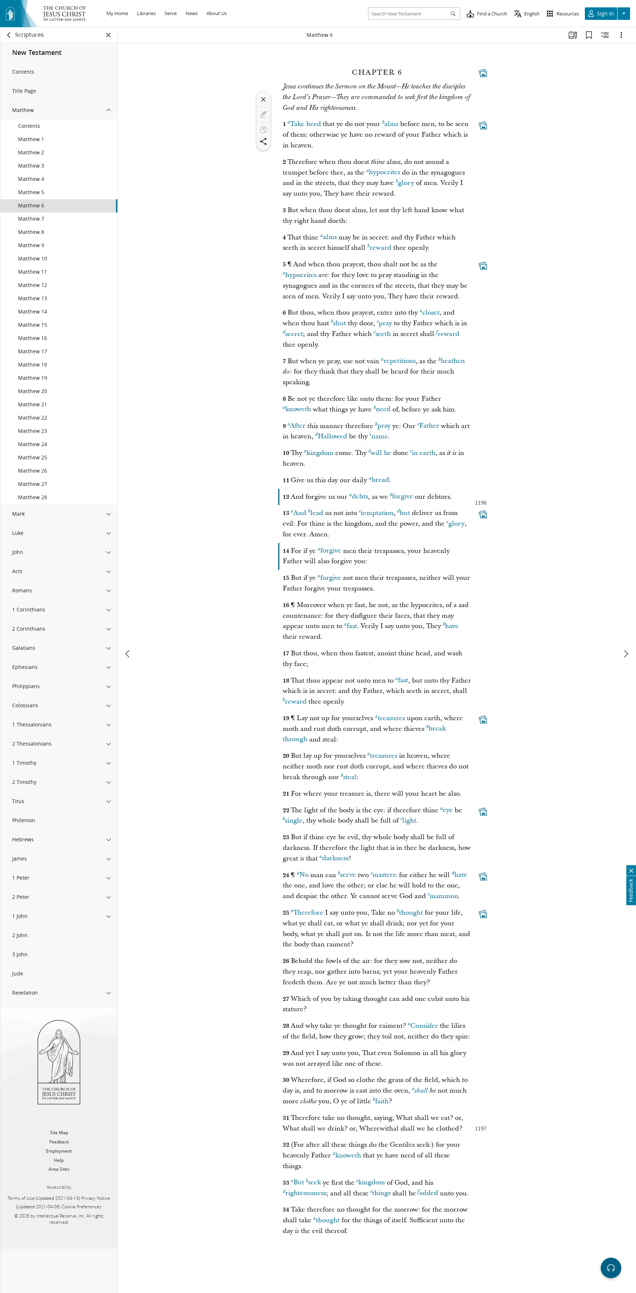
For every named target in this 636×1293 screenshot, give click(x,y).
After (297, 426)
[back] (9, 35)
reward (380, 247)
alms (391, 124)
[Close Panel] (108, 35)
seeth (383, 334)
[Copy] (263, 130)
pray (385, 323)
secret (294, 334)
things (381, 1193)
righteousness (305, 1193)
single (294, 820)
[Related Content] (605, 35)
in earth (423, 453)
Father (429, 426)
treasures (391, 718)
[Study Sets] (572, 35)
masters (383, 875)
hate (460, 875)
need (383, 409)
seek (314, 1182)
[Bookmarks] (589, 35)
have (452, 626)
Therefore (308, 912)
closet (430, 312)
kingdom (320, 453)
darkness (335, 858)
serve (348, 875)
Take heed (305, 124)
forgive (402, 496)
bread (380, 480)
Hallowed (332, 436)
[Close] (263, 99)
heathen (453, 361)
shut (339, 323)
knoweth (298, 409)
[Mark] (263, 114)
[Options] (621, 35)
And (299, 513)
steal (350, 777)
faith (382, 1101)
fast (352, 626)
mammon (444, 896)
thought (411, 912)
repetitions (400, 361)
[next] (625, 653)
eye (448, 810)
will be (381, 453)
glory (406, 183)
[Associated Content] (482, 73)
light (409, 820)
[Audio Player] (611, 1268)
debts (360, 496)
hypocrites (384, 172)
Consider (424, 1025)
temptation (377, 513)
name (379, 436)
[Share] (263, 141)
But (298, 1182)
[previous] (128, 653)
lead (316, 513)
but (405, 513)
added (428, 1193)
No (303, 875)
